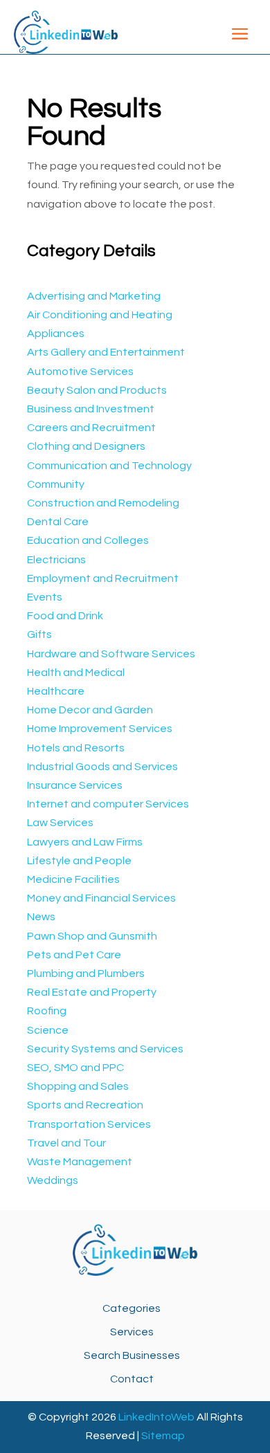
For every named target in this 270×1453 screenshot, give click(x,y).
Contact (132, 1379)
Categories (131, 1308)
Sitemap (163, 1435)
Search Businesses (132, 1355)
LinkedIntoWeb (156, 1417)
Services (132, 1332)
